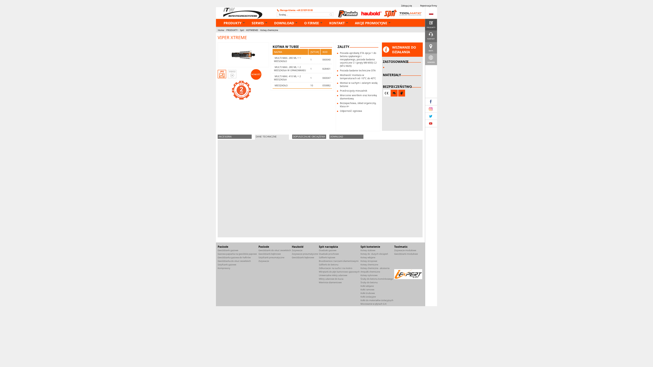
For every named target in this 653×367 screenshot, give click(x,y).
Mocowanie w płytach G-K (374, 303)
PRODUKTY (232, 23)
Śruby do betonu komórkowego (377, 278)
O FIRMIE (311, 23)
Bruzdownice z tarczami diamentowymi (338, 261)
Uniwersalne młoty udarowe (333, 275)
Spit (242, 30)
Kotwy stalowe (368, 250)
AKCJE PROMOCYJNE (371, 23)
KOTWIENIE (252, 30)
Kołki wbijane (367, 285)
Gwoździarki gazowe (228, 250)
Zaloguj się (406, 5)
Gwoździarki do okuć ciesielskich (274, 250)
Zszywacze (263, 261)
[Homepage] (241, 13)
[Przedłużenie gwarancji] (241, 90)
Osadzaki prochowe (329, 253)
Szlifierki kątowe (327, 257)
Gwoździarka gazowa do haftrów (234, 257)
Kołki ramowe (367, 289)
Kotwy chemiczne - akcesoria (375, 268)
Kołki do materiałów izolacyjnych (377, 300)
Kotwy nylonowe (369, 275)
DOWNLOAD (284, 23)
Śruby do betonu (369, 282)
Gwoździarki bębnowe (269, 253)
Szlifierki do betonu (328, 264)
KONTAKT (337, 23)
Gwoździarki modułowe (406, 253)
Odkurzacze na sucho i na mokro (335, 268)
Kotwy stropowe (369, 261)
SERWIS (258, 23)
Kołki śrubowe (368, 293)
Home (221, 30)
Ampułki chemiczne (370, 271)
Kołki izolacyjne (368, 296)
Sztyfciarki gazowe (227, 264)
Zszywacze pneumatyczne (305, 253)
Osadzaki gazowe (327, 250)
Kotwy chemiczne (269, 30)
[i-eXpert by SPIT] (408, 278)
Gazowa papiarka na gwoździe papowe (237, 253)
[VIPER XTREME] (243, 55)
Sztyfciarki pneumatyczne (271, 257)
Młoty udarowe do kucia (331, 278)
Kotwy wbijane (368, 257)
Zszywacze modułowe (405, 250)
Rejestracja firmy (428, 5)
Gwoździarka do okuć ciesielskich (234, 261)
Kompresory (224, 268)
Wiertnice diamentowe (330, 282)
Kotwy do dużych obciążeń (374, 253)
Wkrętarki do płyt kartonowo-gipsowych (339, 271)
